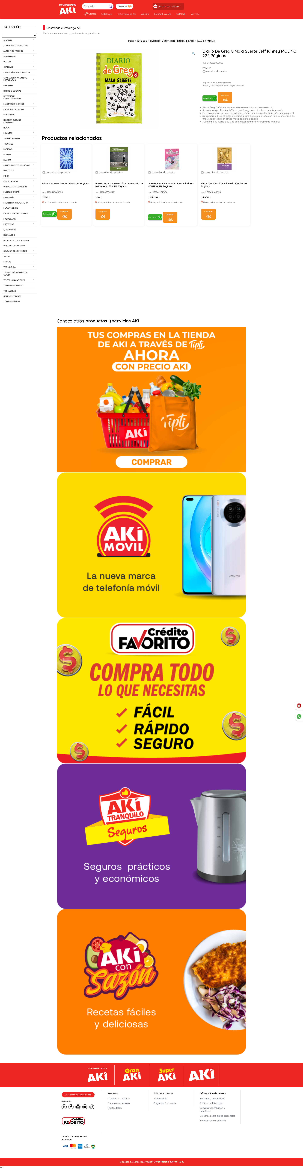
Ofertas (92, 13)
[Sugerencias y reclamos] (299, 716)
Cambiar (176, 6)
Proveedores (160, 1098)
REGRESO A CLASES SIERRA (16, 240)
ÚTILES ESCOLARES (12, 296)
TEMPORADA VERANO (13, 285)
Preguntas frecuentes (165, 1103)
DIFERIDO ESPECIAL (12, 91)
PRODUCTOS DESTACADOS (16, 213)
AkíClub (145, 14)
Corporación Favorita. (166, 1161)
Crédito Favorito (162, 14)
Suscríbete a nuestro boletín (78, 1094)
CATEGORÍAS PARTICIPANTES (16, 72)
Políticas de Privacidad (211, 1103)
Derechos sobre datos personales (217, 1115)
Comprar (207, 98)
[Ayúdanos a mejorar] (299, 705)
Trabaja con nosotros (119, 1098)
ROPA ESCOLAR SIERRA (14, 245)
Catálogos (106, 14)
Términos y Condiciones (212, 1098)
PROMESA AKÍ (9, 219)
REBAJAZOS (9, 235)
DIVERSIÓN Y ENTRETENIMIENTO (166, 41)
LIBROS (190, 41)
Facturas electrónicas (119, 1103)
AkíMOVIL (181, 14)
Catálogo (142, 41)
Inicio (131, 41)
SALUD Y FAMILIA (206, 41)
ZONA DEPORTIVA (11, 301)
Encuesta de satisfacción (213, 1120)
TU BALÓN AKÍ (9, 291)
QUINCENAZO (9, 229)
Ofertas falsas (115, 1108)
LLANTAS (7, 160)
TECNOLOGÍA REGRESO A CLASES (15, 273)
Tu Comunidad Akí (126, 14)
